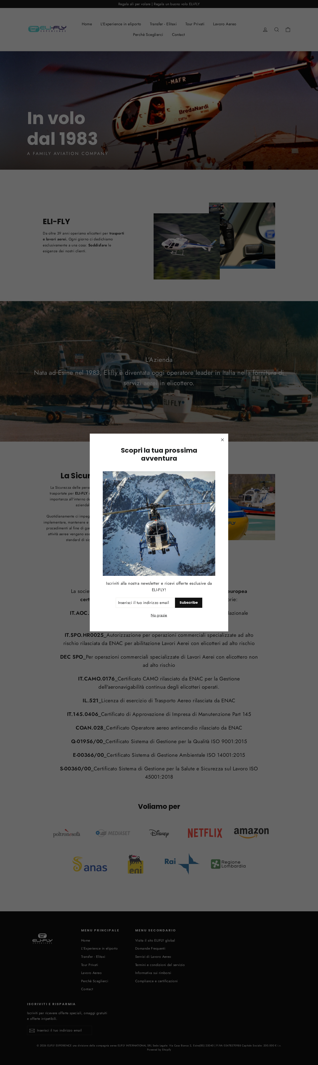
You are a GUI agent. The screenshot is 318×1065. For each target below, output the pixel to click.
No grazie (159, 615)
